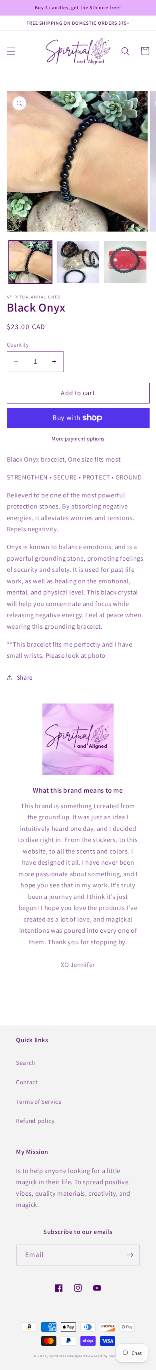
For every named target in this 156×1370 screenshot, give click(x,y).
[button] (10, 50)
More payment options (78, 438)
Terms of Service (39, 1101)
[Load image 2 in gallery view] (78, 262)
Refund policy (35, 1120)
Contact (27, 1082)
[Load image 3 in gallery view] (125, 262)
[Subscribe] (130, 1255)
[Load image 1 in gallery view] (30, 262)
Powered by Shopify (104, 1356)
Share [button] (25, 677)
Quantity (18, 344)
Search (25, 1062)
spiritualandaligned (67, 1356)
